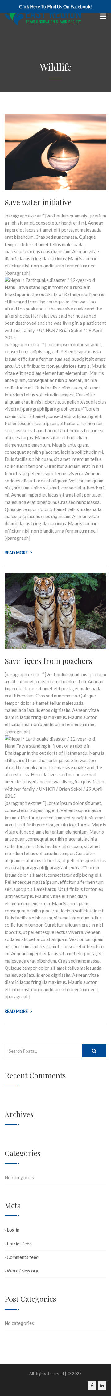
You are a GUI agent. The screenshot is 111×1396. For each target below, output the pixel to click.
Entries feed (19, 1243)
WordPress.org (23, 1270)
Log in (13, 1229)
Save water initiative (38, 202)
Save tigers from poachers (48, 661)
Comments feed (23, 1257)
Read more (16, 552)
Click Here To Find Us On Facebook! (55, 6)
